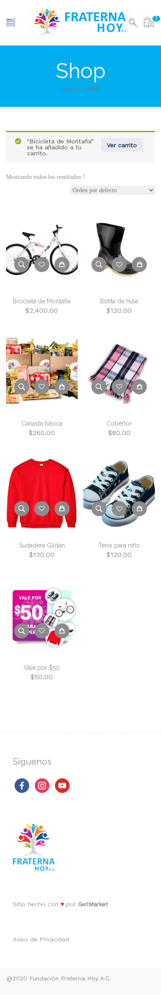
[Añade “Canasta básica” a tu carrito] (62, 386)
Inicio (68, 88)
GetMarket (93, 904)
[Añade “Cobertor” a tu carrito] (139, 386)
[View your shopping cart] (149, 23)
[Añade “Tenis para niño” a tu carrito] (139, 508)
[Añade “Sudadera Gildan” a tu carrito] (62, 508)
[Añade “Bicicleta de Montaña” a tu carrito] (62, 264)
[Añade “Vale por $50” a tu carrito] (62, 630)
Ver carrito (122, 145)
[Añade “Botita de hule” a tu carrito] (139, 264)
